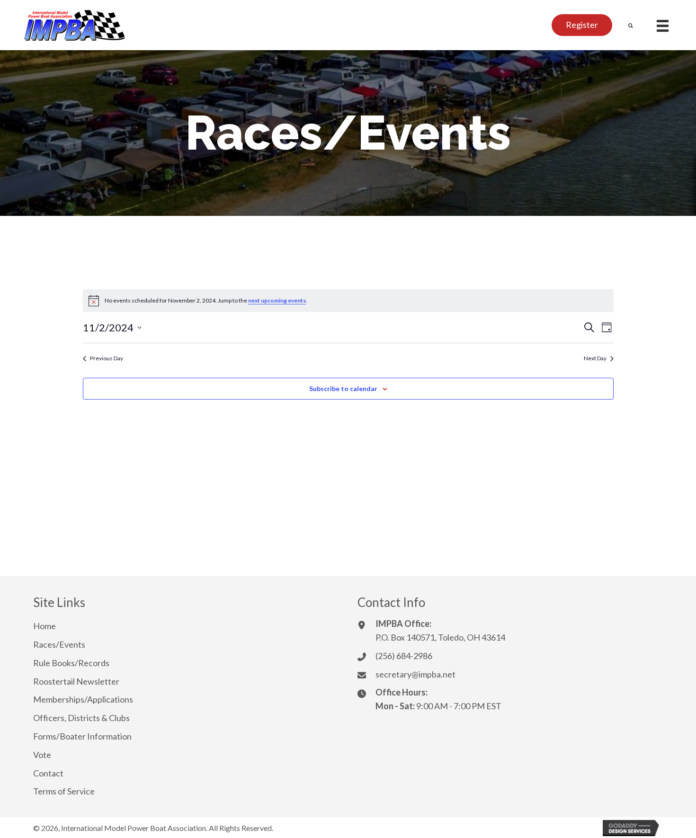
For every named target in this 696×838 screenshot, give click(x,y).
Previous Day (106, 358)
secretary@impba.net (415, 674)
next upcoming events (277, 300)
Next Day (595, 358)
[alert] (348, 300)
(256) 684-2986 (403, 656)
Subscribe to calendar (343, 388)
